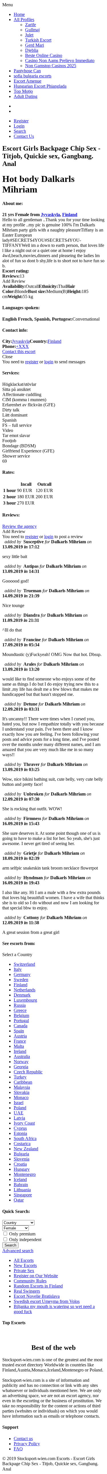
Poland (20, 1107)
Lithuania (22, 1189)
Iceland (20, 1179)
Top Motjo (23, 91)
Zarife (30, 24)
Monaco (21, 1097)
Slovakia (21, 1092)
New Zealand (26, 1148)
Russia (20, 1005)
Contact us (23, 1438)
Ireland (20, 1051)
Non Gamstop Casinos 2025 (50, 65)
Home (19, 14)
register (31, 361)
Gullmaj (32, 29)
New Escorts (25, 1265)
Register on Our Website (36, 1275)
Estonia (20, 1133)
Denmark (22, 995)
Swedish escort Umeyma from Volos (47, 1301)
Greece (20, 1010)
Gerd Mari (34, 45)
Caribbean (23, 1082)
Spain (19, 1030)
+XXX (22, 346)
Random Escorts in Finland (38, 1286)
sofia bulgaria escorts (32, 75)
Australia (22, 1056)
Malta (19, 1046)
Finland (69, 214)
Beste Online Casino (43, 55)
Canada (20, 1025)
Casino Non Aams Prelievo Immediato (59, 60)
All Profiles (24, 19)
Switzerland (24, 964)
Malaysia (22, 1087)
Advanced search (17, 1250)
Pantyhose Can (27, 70)
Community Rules (30, 1280)
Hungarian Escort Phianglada (40, 86)
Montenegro (25, 1174)
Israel (18, 1102)
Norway (21, 1061)
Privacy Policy (27, 1443)
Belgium (21, 1015)
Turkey (20, 1077)
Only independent (24, 1239)
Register (21, 120)
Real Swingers (27, 1291)
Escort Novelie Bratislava (37, 1296)
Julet (29, 34)
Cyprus (20, 1128)
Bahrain (21, 1184)
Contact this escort (18, 351)
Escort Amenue (27, 81)
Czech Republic (28, 1071)
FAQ (18, 1448)
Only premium (21, 1233)
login (48, 361)
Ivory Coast (24, 1123)
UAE (18, 1112)
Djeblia (31, 50)
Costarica (22, 1143)
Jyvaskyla (50, 214)
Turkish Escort (38, 40)
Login (19, 126)
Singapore (23, 1194)
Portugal (21, 1020)
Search (20, 131)
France (20, 1041)
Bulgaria (21, 1153)
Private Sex (24, 1270)
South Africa (25, 1138)
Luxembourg (25, 1000)
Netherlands (24, 989)
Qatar (19, 1200)
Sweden (21, 979)
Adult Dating (25, 96)
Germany (22, 974)
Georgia (21, 1066)
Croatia (20, 1164)
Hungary (22, 1169)
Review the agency (19, 526)
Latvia (19, 1118)
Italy (18, 969)
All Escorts (24, 1260)
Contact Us (24, 136)
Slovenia (21, 1159)
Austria (20, 1036)
